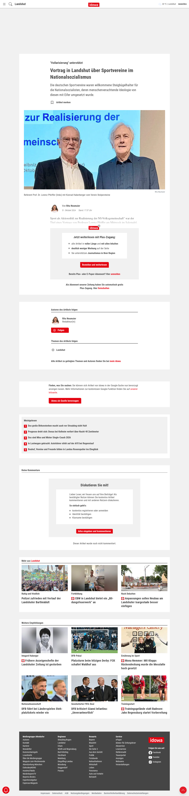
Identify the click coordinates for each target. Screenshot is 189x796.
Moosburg (62, 764)
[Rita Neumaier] (55, 208)
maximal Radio (29, 770)
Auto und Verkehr (96, 774)
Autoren (26, 740)
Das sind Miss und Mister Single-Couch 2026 (49, 437)
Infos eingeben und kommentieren (94, 531)
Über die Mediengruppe (32, 758)
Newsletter (27, 749)
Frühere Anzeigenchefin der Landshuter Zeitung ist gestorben (41, 662)
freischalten (103, 288)
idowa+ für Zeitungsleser (126, 743)
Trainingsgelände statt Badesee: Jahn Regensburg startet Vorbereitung (144, 710)
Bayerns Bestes (29, 777)
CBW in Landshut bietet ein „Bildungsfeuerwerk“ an (92, 600)
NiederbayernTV (29, 774)
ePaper (119, 740)
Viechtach (62, 755)
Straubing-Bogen (64, 740)
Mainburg (62, 758)
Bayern (92, 740)
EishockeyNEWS (29, 767)
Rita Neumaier (73, 205)
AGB (66, 793)
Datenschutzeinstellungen (137, 793)
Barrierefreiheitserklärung (114, 793)
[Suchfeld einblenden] (10, 4)
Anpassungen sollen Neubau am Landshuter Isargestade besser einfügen (142, 602)
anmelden (115, 274)
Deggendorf (62, 767)
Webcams (120, 761)
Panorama (93, 770)
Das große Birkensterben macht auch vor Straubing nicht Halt (57, 425)
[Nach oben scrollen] (183, 789)
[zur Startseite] (157, 739)
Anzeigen (119, 758)
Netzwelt (92, 777)
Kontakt (26, 743)
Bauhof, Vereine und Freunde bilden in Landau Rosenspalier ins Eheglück (63, 449)
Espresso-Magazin (30, 783)
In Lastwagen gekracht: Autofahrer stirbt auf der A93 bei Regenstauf (61, 443)
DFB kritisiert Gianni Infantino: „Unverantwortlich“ (89, 710)
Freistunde (93, 758)
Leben (91, 767)
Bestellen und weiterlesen (94, 264)
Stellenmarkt (121, 752)
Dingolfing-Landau (65, 761)
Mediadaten (97, 793)
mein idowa (115, 361)
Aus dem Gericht (95, 752)
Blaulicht (92, 743)
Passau (61, 770)
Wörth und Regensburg (67, 749)
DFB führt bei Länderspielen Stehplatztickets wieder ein (42, 710)
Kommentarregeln (30, 752)
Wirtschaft (93, 764)
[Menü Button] (4, 4)
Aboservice (120, 746)
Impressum (45, 793)
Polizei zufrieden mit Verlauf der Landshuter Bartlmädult (41, 600)
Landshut (20, 4)
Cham (60, 746)
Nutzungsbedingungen (80, 793)
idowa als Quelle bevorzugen (65, 400)
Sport (91, 746)
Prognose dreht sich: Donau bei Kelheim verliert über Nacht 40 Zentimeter (63, 431)
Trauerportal (121, 755)
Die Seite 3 (93, 749)
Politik (91, 755)
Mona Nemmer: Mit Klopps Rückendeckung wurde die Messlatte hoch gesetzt (143, 664)
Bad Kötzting (63, 752)
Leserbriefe (27, 755)
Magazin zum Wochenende (34, 761)
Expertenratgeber (30, 780)
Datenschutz (57, 793)
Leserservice (121, 749)
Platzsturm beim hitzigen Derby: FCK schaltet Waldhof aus (93, 662)
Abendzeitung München (32, 764)
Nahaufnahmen (95, 761)
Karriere (26, 746)
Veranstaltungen (122, 764)
